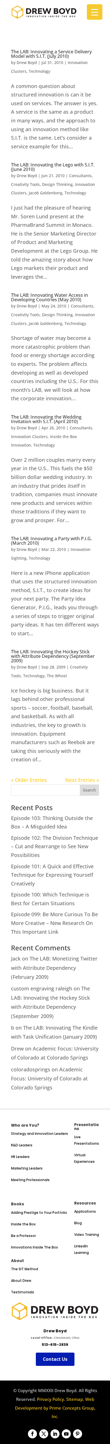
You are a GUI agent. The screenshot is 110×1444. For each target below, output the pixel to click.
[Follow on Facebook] (32, 1433)
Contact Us (55, 1359)
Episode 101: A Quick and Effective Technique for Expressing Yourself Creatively (52, 875)
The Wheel (57, 675)
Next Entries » (82, 780)
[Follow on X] (43, 1433)
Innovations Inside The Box (34, 1247)
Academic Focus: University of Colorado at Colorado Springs (49, 1078)
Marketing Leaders (27, 1168)
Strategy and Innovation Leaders (39, 1133)
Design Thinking (57, 184)
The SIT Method (24, 1269)
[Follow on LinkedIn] (55, 1433)
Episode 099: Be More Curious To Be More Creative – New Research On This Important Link (54, 923)
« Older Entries (29, 780)
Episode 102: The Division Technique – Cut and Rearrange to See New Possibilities (54, 846)
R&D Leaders (21, 1145)
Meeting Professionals (30, 1179)
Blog (78, 1223)
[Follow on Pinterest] (77, 1433)
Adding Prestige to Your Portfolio (39, 1212)
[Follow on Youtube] (66, 1433)
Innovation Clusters (29, 436)
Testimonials (22, 1292)
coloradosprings (30, 1069)
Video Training (86, 1234)
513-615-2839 (55, 1344)
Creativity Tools (25, 184)
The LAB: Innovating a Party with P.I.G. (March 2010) (51, 540)
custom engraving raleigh (41, 988)
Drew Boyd (27, 62)
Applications (85, 1211)
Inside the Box (23, 1224)
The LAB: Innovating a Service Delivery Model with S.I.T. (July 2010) (51, 54)
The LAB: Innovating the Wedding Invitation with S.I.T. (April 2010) (46, 419)
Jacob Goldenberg (45, 192)
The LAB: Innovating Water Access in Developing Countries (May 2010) (49, 297)
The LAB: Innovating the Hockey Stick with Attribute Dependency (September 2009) (53, 656)
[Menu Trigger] (94, 12)
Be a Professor (23, 1235)
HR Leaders (20, 1156)
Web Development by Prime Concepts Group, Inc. (55, 1407)
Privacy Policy (50, 1399)
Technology (39, 71)
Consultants (80, 175)
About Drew (21, 1280)
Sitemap (74, 1399)
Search (89, 790)
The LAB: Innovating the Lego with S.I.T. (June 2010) (52, 167)
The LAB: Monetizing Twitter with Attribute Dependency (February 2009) (54, 967)
